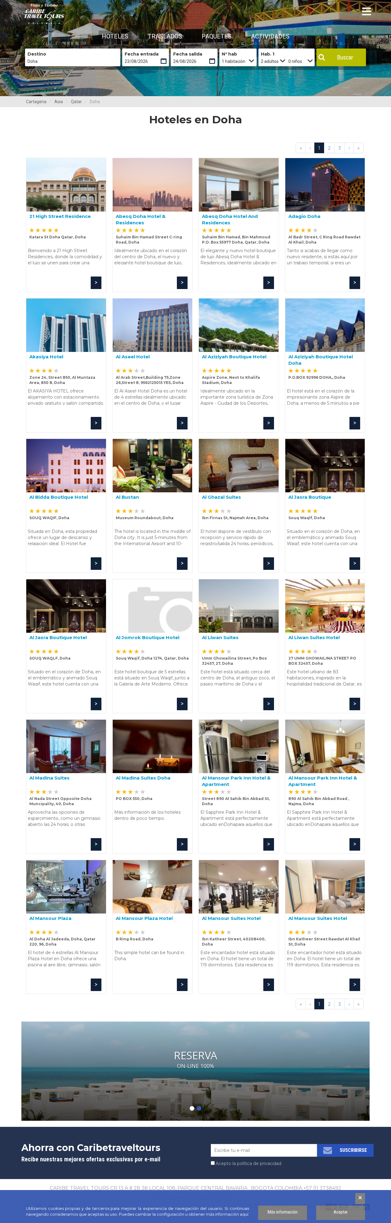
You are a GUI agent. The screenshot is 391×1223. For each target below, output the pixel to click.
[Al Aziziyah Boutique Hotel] (239, 325)
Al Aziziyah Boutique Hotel (234, 357)
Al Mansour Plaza (50, 918)
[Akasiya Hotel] (66, 325)
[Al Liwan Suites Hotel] (325, 606)
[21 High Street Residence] (66, 185)
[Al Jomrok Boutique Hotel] (152, 606)
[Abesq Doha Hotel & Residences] (152, 185)
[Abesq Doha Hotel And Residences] (239, 185)
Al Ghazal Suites (221, 497)
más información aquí (227, 1214)
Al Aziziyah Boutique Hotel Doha (320, 360)
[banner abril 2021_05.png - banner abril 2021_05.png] (44, 14)
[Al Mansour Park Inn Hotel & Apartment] (239, 746)
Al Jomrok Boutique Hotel (147, 637)
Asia (58, 101)
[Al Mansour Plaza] (66, 887)
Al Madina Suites (49, 778)
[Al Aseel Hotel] (152, 325)
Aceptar (341, 1212)
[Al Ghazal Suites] (239, 465)
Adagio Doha (304, 216)
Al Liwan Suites (220, 637)
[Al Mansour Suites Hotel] (239, 887)
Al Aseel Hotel (133, 357)
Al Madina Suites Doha (143, 778)
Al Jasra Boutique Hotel (58, 637)
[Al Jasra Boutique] (325, 465)
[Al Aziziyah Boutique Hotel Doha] (325, 325)
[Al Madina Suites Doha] (152, 746)
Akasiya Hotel (46, 357)
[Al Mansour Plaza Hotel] (152, 887)
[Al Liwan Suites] (239, 606)
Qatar (76, 101)
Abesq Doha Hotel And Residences (230, 219)
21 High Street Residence (60, 216)
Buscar (345, 57)
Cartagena (36, 101)
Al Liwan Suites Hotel (314, 637)
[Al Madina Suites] (66, 746)
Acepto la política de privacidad (248, 1163)
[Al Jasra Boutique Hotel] (66, 606)
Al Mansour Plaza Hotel (144, 918)
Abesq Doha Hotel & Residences (141, 219)
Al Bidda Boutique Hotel (58, 497)
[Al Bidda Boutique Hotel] (66, 465)
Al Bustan (127, 497)
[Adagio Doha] (325, 185)
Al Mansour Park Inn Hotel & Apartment (236, 781)
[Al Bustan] (152, 465)
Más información (283, 1212)
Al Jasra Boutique (309, 497)
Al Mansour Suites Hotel (231, 918)
